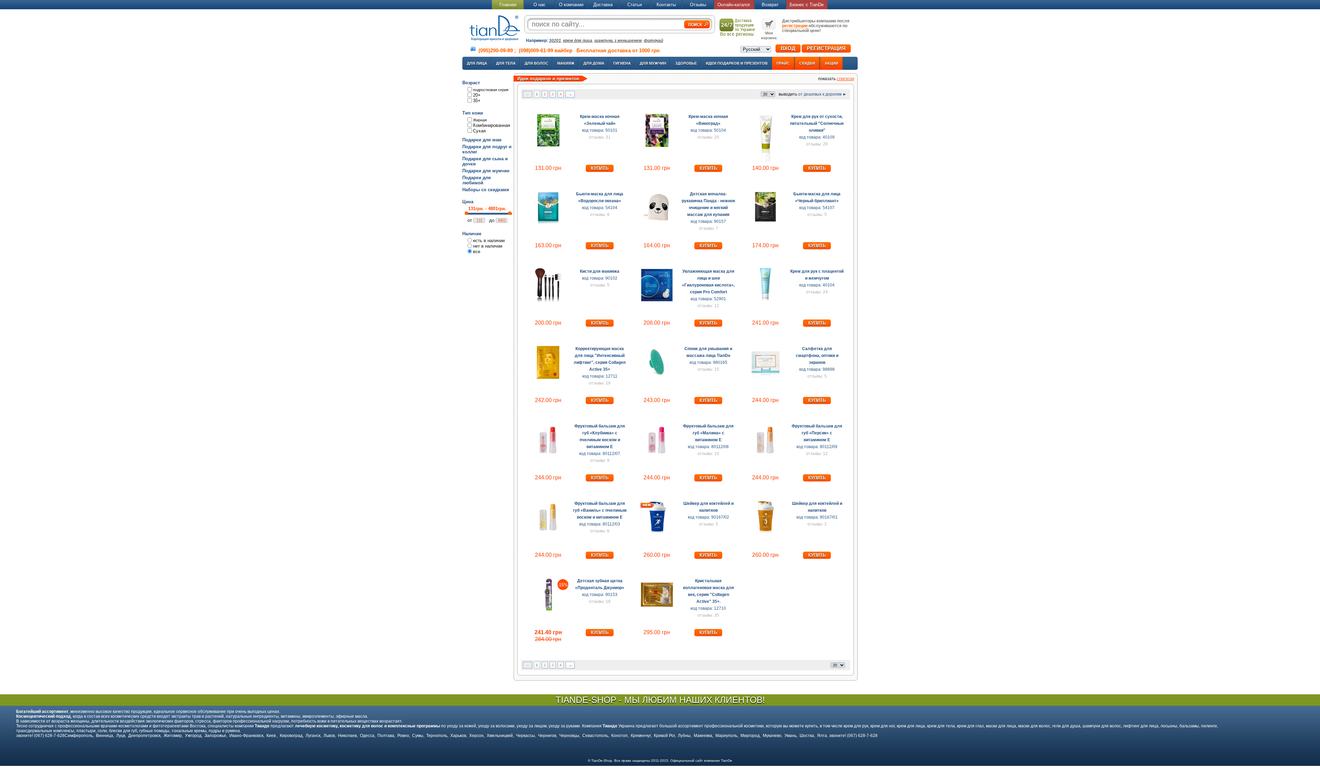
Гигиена (622, 63)
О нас (540, 4)
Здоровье (686, 63)
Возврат (770, 4)
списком (845, 79)
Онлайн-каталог (733, 4)
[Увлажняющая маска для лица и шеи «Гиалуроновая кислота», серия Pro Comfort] (657, 301)
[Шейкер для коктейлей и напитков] (657, 533)
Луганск (313, 735)
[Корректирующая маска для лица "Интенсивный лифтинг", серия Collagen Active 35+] (548, 378)
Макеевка (703, 735)
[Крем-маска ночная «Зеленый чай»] (548, 146)
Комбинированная (491, 125)
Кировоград (291, 735)
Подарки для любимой (476, 180)
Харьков (458, 735)
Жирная (480, 120)
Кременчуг (641, 735)
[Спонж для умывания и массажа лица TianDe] (657, 378)
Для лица (477, 63)
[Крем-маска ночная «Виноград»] (657, 146)
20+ (477, 95)
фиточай (653, 40)
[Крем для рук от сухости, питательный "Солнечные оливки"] (765, 160)
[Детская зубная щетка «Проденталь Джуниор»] (548, 610)
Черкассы (525, 735)
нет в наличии (487, 246)
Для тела (506, 63)
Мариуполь (726, 735)
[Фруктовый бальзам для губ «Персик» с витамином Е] (765, 455)
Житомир (173, 735)
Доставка (603, 4)
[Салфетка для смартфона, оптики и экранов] (765, 378)
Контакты (666, 4)
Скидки (807, 63)
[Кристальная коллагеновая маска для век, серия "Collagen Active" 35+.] (657, 610)
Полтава (385, 735)
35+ (477, 100)
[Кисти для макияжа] (548, 301)
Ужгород (193, 735)
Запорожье (215, 735)
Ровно (403, 735)
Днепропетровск (144, 735)
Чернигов (547, 735)
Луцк (120, 735)
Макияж (565, 63)
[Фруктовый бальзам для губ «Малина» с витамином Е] (657, 455)
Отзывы (698, 4)
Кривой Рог (664, 735)
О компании (571, 4)
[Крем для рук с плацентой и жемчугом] (765, 301)
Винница (104, 735)
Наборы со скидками (485, 189)
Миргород (750, 735)
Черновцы (569, 735)
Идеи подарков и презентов (737, 63)
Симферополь (79, 735)
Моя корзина (769, 35)
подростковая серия (490, 90)
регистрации (794, 25)
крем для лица (577, 40)
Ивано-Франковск (246, 735)
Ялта (822, 735)
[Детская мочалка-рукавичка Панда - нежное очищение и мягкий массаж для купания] (657, 223)
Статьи (634, 4)
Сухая (479, 130)
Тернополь (436, 735)
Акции (831, 63)
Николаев (347, 735)
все (476, 251)
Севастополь (595, 735)
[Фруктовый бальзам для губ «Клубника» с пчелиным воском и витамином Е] (548, 455)
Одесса (367, 735)
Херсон (476, 735)
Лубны (684, 735)
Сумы (417, 735)
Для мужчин (653, 63)
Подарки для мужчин (485, 170)
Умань (790, 735)
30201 (555, 40)
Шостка (807, 735)
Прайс (783, 63)
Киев (271, 735)
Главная (507, 4)
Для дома (593, 63)
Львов (329, 735)
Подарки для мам (482, 139)
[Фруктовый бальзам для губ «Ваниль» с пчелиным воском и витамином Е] (548, 533)
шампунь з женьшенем (618, 40)
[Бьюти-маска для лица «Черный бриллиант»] (765, 223)
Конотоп (619, 735)
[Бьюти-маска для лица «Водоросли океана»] (548, 223)
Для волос (536, 63)
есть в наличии (489, 240)
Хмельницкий (500, 735)
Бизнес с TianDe (807, 4)
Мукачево (772, 735)
